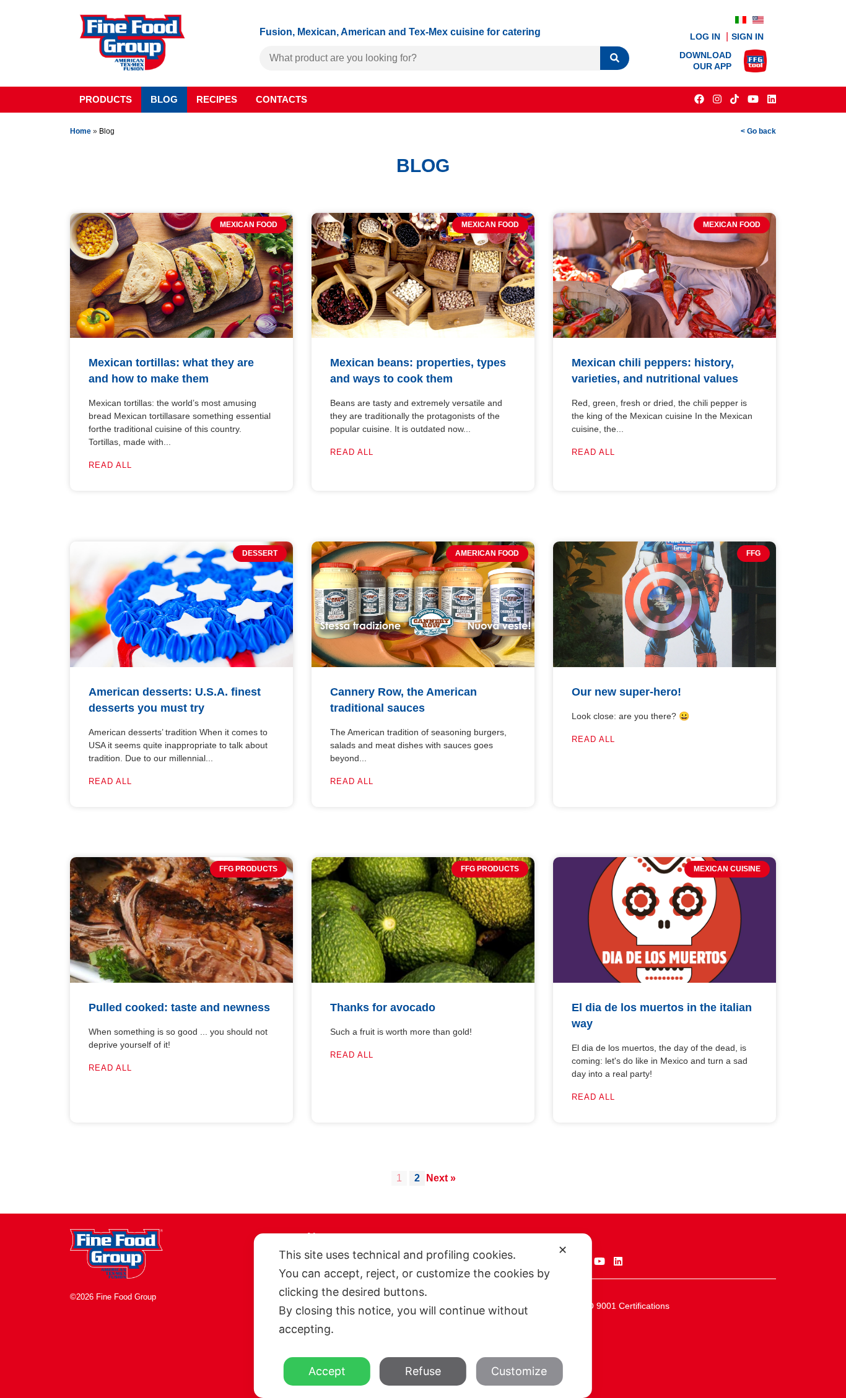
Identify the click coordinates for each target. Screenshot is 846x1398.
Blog (164, 99)
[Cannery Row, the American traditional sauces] (423, 663)
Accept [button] (327, 1371)
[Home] (116, 1275)
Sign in (747, 36)
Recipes (216, 99)
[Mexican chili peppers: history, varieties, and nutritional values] (664, 334)
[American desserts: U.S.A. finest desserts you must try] (181, 663)
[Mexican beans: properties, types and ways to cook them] (423, 334)
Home (80, 131)
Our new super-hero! (626, 692)
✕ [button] (562, 1249)
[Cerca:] (429, 58)
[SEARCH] (614, 58)
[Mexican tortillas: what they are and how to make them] (181, 334)
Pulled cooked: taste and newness (179, 1007)
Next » (441, 1178)
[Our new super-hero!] (664, 663)
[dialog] (423, 1315)
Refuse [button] (423, 1371)
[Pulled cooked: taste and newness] (181, 979)
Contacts (281, 99)
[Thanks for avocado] (423, 979)
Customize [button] (519, 1371)
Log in (706, 36)
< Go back (758, 131)
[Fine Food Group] (132, 67)
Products (105, 99)
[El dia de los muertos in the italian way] (664, 979)
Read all (110, 465)
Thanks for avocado (382, 1007)
